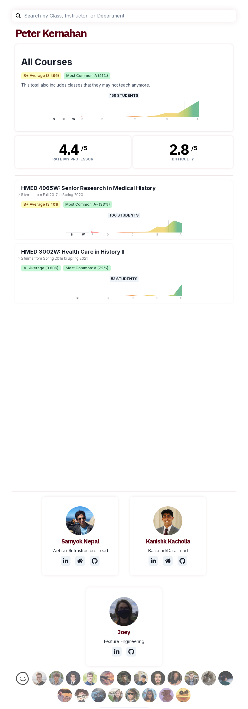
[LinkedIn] (65, 561)
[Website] (80, 561)
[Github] (95, 561)
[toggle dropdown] (19, 194)
